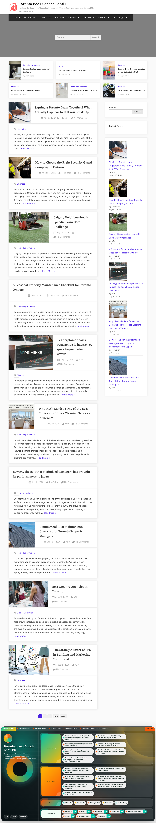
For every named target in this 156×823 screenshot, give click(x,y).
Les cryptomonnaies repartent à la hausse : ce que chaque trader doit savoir (126, 287)
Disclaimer (108, 803)
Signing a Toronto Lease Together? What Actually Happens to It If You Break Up (125, 165)
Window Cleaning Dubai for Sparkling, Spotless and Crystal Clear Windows (111, 785)
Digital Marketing (25, 613)
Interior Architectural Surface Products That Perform (78, 793)
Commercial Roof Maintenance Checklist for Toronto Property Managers (61, 531)
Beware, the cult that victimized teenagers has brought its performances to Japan (124, 343)
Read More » (27, 148)
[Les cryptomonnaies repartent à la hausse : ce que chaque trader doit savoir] (118, 272)
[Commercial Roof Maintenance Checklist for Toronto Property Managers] (118, 366)
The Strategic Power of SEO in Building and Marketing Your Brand (72, 654)
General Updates (25, 493)
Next (63, 716)
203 (56, 716)
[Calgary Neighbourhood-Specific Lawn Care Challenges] (118, 223)
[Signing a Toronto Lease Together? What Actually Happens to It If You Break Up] (118, 150)
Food (60, 66)
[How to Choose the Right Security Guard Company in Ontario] (118, 188)
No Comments (80, 118)
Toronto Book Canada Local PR (44, 4)
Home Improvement (31, 65)
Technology (118, 17)
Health (83, 811)
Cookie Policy (122, 803)
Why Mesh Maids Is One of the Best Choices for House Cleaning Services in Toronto (64, 413)
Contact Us (46, 17)
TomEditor (66, 172)
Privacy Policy (30, 17)
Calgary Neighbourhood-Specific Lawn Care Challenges (71, 222)
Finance (20, 375)
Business (72, 17)
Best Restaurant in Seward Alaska (72, 70)
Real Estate (22, 129)
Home (17, 17)
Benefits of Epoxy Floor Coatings (84, 90)
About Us (59, 17)
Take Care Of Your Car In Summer (131, 90)
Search (112, 107)
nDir (66, 118)
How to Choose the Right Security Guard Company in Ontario (109, 737)
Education (115, 811)
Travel (67, 816)
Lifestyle (87, 17)
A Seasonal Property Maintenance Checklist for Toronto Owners (109, 744)
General (101, 17)
